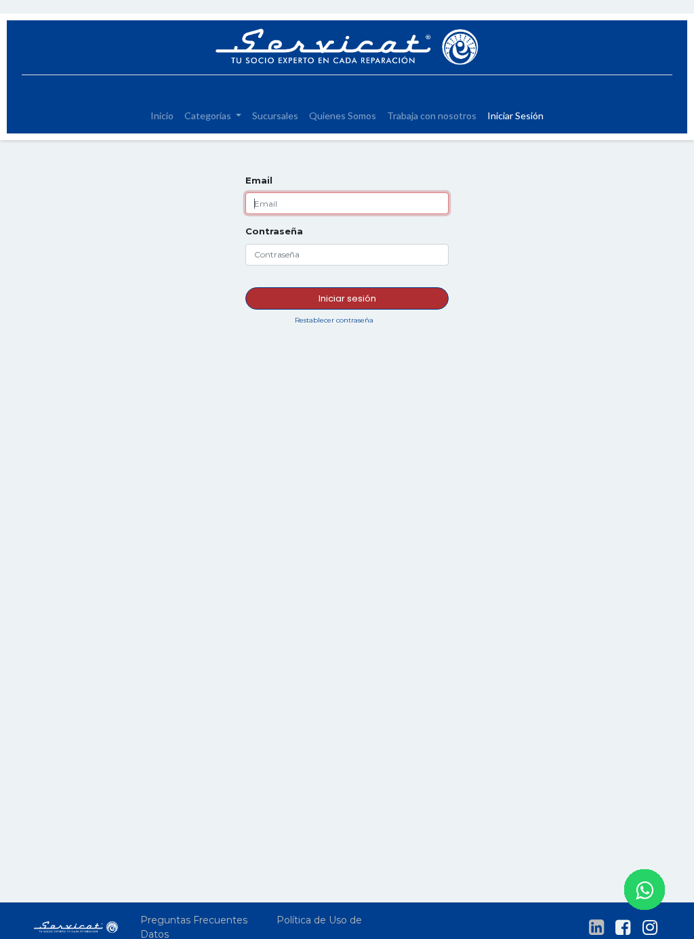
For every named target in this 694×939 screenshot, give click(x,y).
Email (258, 180)
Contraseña (274, 231)
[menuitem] (162, 115)
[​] (596, 927)
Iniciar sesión (347, 298)
